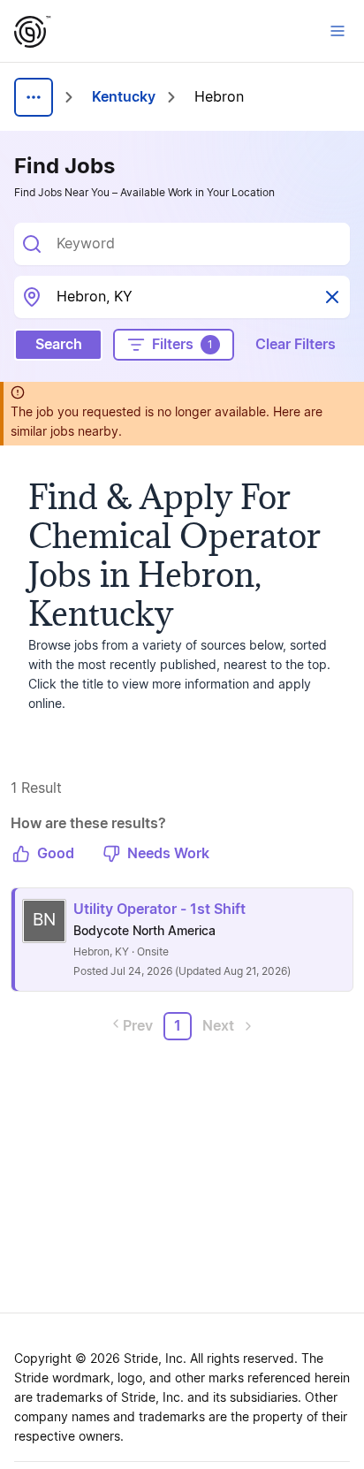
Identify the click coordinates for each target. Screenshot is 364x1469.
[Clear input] (332, 297)
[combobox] (196, 244)
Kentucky (123, 97)
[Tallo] (32, 32)
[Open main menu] (337, 30)
